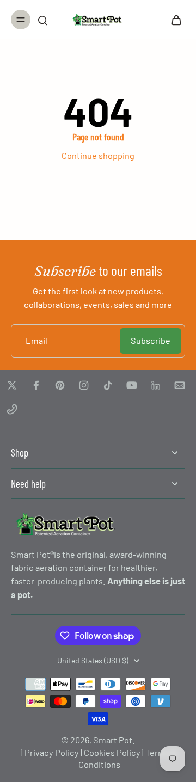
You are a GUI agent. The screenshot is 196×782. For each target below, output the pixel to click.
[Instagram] (84, 385)
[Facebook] (36, 385)
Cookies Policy (112, 752)
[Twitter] (12, 385)
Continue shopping (98, 155)
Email (36, 340)
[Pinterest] (60, 385)
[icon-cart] (173, 19)
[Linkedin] (156, 385)
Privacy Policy (51, 752)
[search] (42, 19)
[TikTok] (108, 385)
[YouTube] (132, 385)
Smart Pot (112, 740)
